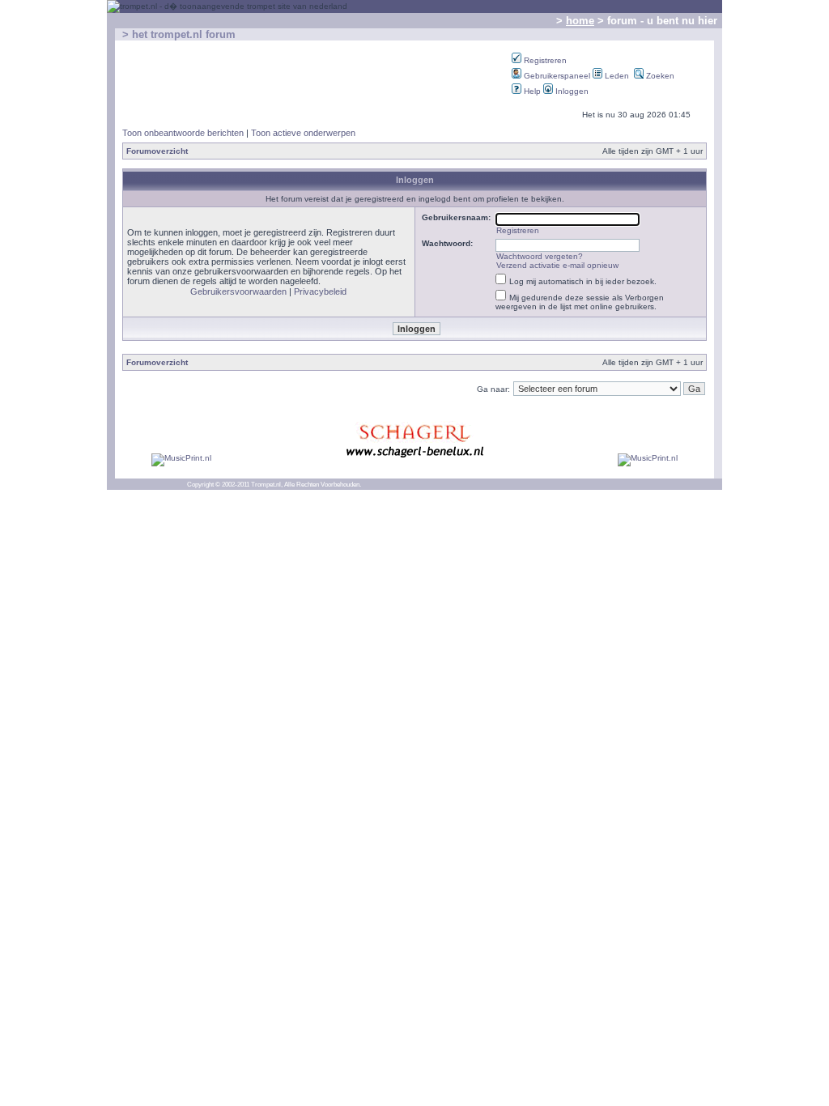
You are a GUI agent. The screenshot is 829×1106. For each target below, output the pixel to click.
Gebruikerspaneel (555, 75)
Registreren (544, 60)
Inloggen (571, 91)
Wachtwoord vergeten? (539, 256)
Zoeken (659, 75)
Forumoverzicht (157, 151)
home (580, 21)
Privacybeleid (320, 291)
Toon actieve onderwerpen (303, 133)
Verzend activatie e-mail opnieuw (557, 265)
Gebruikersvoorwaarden (238, 291)
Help (531, 91)
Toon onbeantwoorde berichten (183, 133)
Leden (615, 75)
